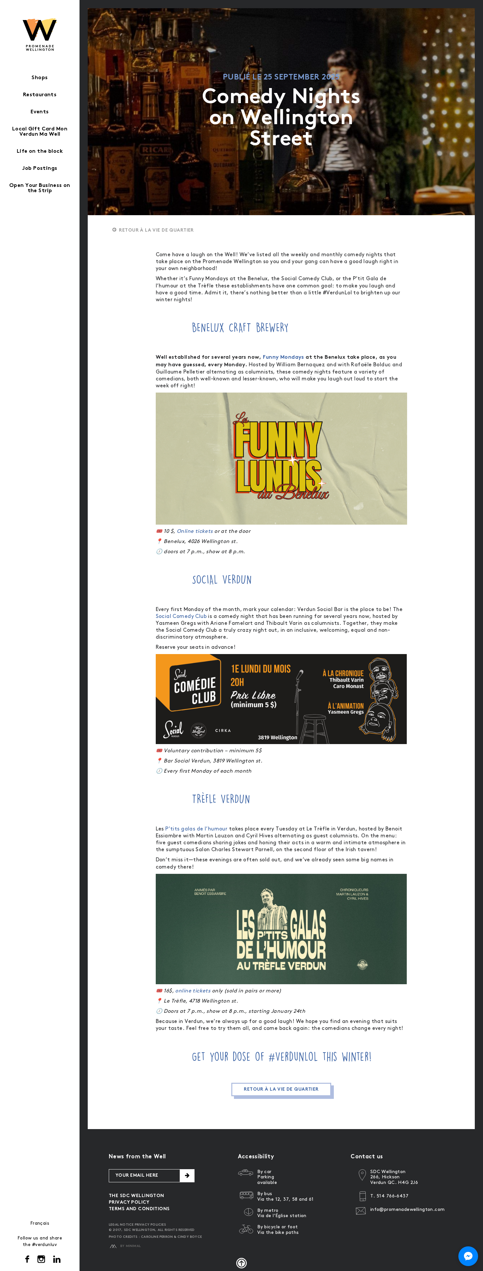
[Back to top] (241, 1263)
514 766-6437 (392, 1196)
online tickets (192, 990)
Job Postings (39, 168)
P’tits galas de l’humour (196, 829)
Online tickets (195, 531)
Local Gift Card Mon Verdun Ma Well (39, 132)
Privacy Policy (129, 1202)
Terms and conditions (139, 1209)
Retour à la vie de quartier (156, 230)
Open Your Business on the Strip (39, 188)
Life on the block (40, 151)
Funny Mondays (283, 357)
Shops (40, 78)
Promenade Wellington (40, 34)
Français (39, 1223)
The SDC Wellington (136, 1196)
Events (40, 112)
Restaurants (40, 95)
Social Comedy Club (181, 616)
